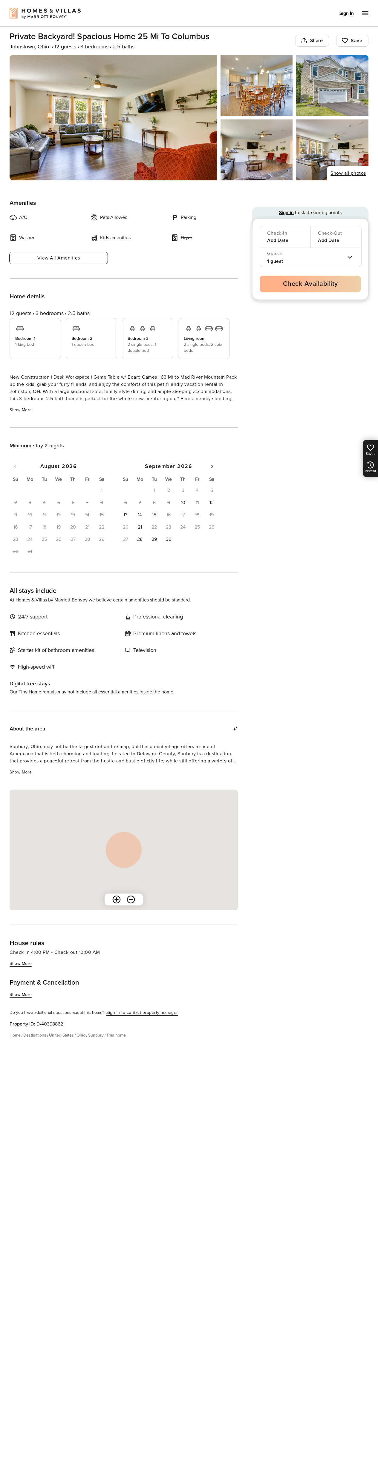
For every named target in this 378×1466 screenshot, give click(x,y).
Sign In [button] (346, 13)
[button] (183, 503)
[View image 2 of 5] (257, 85)
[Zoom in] (116, 899)
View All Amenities (58, 258)
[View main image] (113, 117)
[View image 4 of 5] (257, 149)
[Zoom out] (131, 899)
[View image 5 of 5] (332, 149)
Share (316, 41)
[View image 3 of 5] (332, 85)
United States (61, 1035)
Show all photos (348, 173)
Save (356, 41)
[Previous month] (15, 466)
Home (15, 1035)
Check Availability (310, 284)
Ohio (80, 1035)
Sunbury (96, 1035)
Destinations (34, 1035)
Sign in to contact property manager (142, 1012)
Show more (21, 409)
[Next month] (212, 466)
